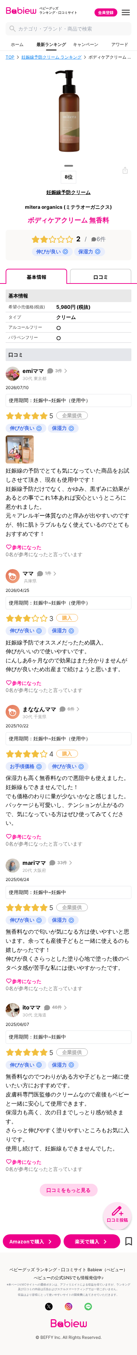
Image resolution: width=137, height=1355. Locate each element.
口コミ (100, 276)
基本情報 (36, 276)
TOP (10, 57)
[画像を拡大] (20, 449)
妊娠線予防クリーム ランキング (51, 57)
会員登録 (105, 12)
